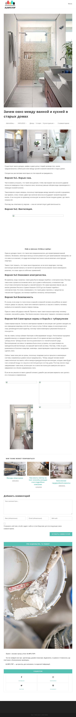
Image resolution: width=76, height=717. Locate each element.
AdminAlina (10, 123)
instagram (53, 680)
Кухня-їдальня (48, 123)
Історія (38, 123)
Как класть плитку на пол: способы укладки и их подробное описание (38, 481)
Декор (32, 123)
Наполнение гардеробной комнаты (61, 482)
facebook (21, 680)
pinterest (53, 689)
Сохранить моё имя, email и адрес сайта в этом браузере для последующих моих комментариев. (33, 527)
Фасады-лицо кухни (15, 478)
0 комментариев (63, 123)
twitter (21, 689)
